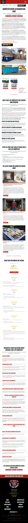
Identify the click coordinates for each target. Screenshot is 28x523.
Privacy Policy (14, 519)
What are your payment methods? (9, 450)
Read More (6, 195)
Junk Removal (7, 509)
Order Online (21, 5)
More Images (6, 88)
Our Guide (7, 502)
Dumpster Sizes (5, 5)
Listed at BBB (14, 496)
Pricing (10, 5)
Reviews (20, 504)
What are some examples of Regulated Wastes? (11, 407)
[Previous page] (10, 344)
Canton (7, 515)
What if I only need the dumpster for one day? (11, 431)
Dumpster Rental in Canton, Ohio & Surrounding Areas (14, 517)
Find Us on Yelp (14, 495)
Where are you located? (7, 457)
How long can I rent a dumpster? (9, 373)
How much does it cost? (7, 364)
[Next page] (17, 344)
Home (7, 500)
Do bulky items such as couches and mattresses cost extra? (14, 425)
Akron (2, 515)
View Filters (14, 274)
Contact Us (14, 5)
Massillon (21, 515)
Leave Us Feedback (14, 272)
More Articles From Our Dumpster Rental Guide (14, 255)
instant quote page (8, 366)
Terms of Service (22, 520)
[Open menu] (25, 2)
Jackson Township (17, 515)
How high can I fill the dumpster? (9, 438)
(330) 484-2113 (6, 403)
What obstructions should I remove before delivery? (13, 389)
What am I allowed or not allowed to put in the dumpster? (14, 396)
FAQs (7, 507)
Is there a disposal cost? (7, 416)
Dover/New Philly (11, 515)
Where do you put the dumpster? (8, 380)
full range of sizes (9, 24)
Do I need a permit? (6, 356)
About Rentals (7, 504)
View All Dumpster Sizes (13, 94)
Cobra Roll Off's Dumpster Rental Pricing (12, 420)
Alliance (5, 515)
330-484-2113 (21, 90)
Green (14, 515)
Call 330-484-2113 (8, 469)
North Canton (24, 515)
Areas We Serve (20, 502)
